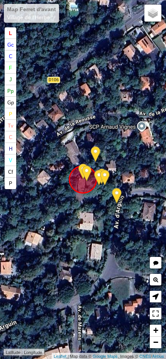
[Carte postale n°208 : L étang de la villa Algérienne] (86, 173)
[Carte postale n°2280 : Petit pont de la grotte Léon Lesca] (105, 178)
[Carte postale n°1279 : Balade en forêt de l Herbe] (117, 196)
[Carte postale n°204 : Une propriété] (95, 154)
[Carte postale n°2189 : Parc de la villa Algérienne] (99, 178)
